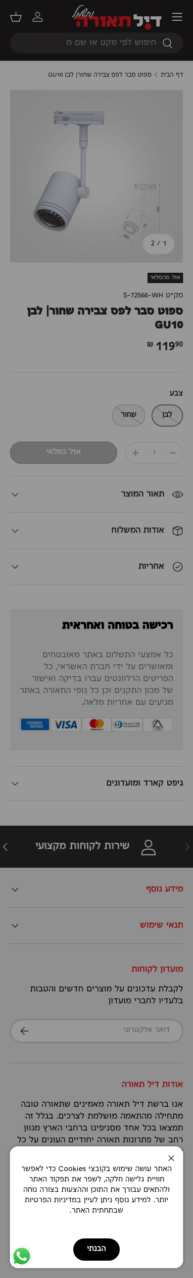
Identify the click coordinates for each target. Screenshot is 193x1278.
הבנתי (96, 1249)
